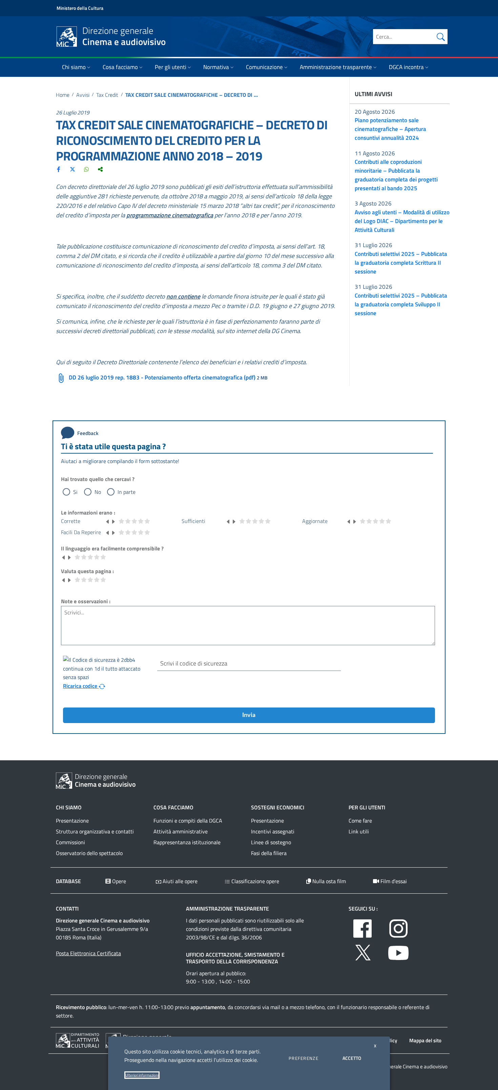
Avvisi (82, 95)
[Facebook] (58, 169)
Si (75, 492)
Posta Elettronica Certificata (88, 953)
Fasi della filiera (269, 853)
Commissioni (70, 842)
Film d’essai (393, 881)
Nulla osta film (328, 881)
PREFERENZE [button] (303, 1058)
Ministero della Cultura (80, 8)
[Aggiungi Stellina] (113, 521)
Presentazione (72, 820)
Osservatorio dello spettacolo (89, 853)
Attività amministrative (180, 831)
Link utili (359, 831)
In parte (127, 492)
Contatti (67, 908)
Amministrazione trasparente (336, 67)
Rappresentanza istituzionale (187, 842)
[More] (100, 169)
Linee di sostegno (271, 842)
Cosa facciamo (120, 67)
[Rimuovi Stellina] (107, 521)
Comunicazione (264, 67)
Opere (118, 881)
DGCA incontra (406, 67)
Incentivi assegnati (272, 831)
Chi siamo (74, 67)
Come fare (360, 820)
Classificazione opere (254, 881)
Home (62, 95)
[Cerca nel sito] (441, 36)
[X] (72, 169)
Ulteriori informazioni (142, 1075)
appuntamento (207, 1007)
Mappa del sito (425, 1040)
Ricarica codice (81, 686)
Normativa (216, 67)
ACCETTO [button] (352, 1058)
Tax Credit (107, 95)
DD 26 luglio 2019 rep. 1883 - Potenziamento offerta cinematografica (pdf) (162, 377)
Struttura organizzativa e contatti (95, 831)
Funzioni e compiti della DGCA (187, 820)
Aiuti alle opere (179, 881)
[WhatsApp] (86, 169)
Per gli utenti (170, 67)
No (98, 492)
